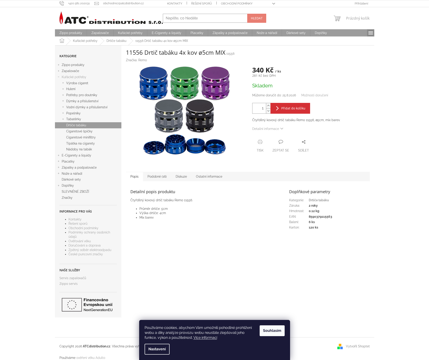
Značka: (136, 60)
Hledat (257, 18)
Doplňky (68, 185)
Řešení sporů (201, 3)
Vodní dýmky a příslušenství (86, 107)
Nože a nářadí (72, 173)
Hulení (70, 89)
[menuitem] (71, 32)
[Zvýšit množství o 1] (268, 105)
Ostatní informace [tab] (209, 176)
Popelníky (73, 113)
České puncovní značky (85, 254)
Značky (67, 197)
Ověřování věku (79, 241)
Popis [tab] (134, 176)
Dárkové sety (71, 179)
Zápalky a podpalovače (79, 167)
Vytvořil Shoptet (358, 346)
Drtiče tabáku (76, 125)
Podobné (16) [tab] (157, 176)
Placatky (68, 161)
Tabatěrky (73, 119)
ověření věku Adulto (90, 358)
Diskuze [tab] (181, 176)
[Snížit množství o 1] (268, 110)
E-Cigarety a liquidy (76, 155)
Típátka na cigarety (80, 143)
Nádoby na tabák (79, 149)
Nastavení (157, 349)
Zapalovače (70, 71)
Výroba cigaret (77, 83)
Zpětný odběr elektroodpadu (89, 250)
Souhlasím (272, 330)
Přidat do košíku (293, 108)
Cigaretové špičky (79, 131)
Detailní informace (265, 129)
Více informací (205, 337)
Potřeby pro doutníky (81, 95)
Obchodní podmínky (236, 3)
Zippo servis (68, 283)
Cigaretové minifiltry (81, 137)
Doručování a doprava (84, 245)
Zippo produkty (73, 65)
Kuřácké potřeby (74, 77)
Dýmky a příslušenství (82, 101)
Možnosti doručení (314, 95)
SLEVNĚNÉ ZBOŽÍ (75, 191)
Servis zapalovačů (72, 278)
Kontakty (174, 3)
